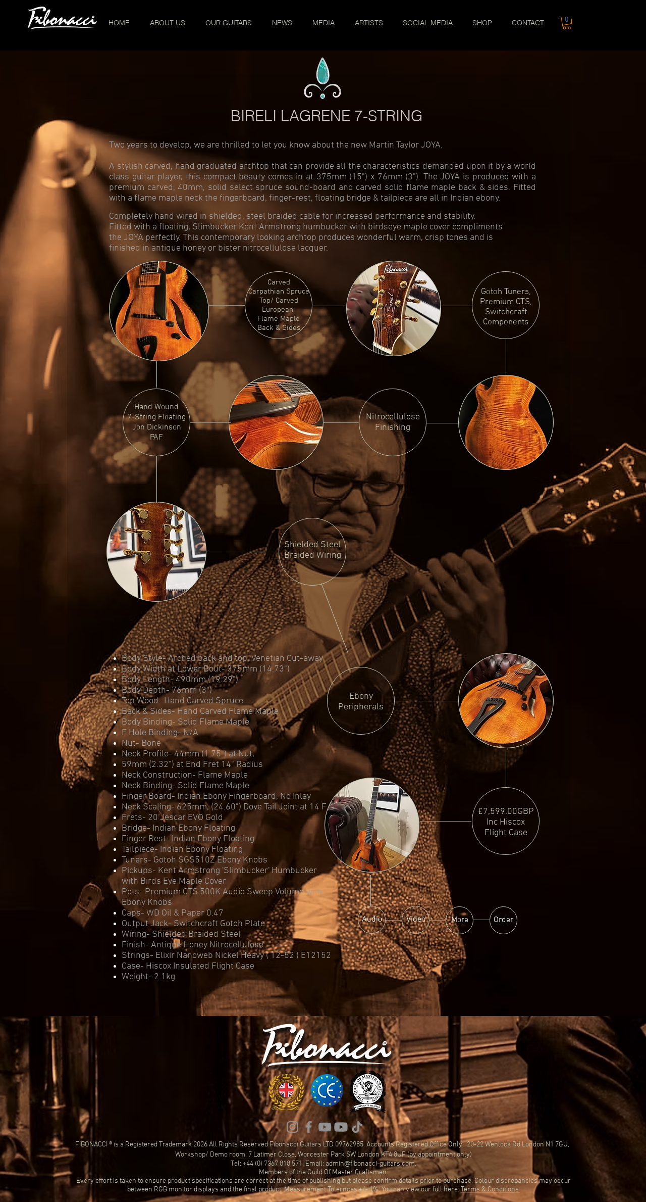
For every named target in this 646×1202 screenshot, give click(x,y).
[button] (566, 23)
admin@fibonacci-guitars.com (370, 1164)
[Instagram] (292, 1127)
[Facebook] (308, 1127)
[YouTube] (325, 1127)
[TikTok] (357, 1127)
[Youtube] (341, 1127)
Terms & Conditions (490, 1189)
